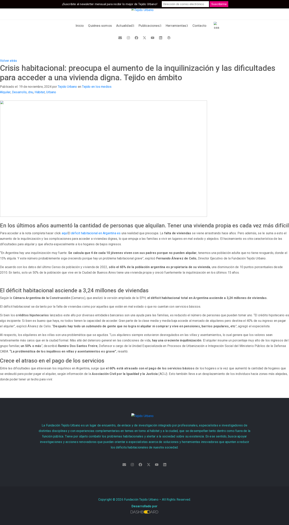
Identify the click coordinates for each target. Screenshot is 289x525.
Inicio (79, 26)
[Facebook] (136, 37)
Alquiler (5, 92)
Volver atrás (8, 61)
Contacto (199, 26)
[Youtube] (152, 37)
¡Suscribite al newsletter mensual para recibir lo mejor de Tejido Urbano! (109, 4)
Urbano (51, 92)
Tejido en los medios (96, 87)
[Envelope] (120, 37)
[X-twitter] (144, 37)
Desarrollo (19, 92)
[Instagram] (128, 37)
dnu (30, 92)
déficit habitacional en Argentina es (96, 233)
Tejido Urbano (67, 87)
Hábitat (40, 92)
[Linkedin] (160, 37)
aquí (65, 233)
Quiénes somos (100, 26)
